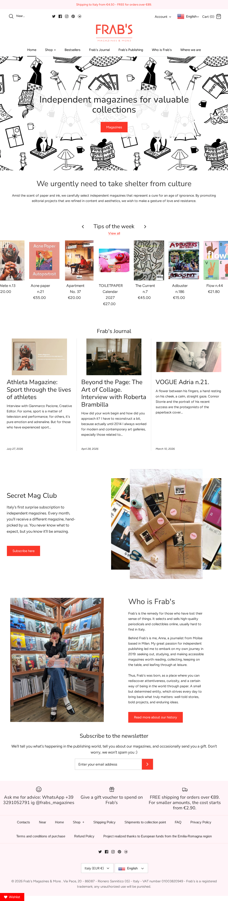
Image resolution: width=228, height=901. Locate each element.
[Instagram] (66, 16)
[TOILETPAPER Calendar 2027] (114, 260)
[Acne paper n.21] (44, 260)
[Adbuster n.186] (184, 260)
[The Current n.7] (149, 260)
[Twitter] (53, 16)
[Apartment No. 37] (79, 260)
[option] (114, 113)
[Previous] (9, 113)
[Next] (219, 113)
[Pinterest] (73, 16)
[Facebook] (60, 16)
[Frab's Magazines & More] (114, 32)
